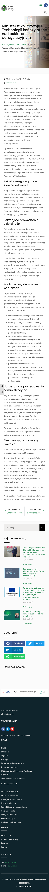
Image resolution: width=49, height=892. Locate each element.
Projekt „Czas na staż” (10, 795)
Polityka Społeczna (9, 814)
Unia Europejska (8, 811)
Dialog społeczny (8, 803)
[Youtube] (12, 729)
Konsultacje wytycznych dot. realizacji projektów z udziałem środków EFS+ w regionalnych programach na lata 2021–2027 (34, 594)
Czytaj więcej (27, 564)
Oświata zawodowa (9, 792)
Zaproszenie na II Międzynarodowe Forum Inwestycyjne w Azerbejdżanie (33, 572)
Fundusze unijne (8, 818)
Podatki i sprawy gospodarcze (14, 807)
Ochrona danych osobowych (13, 778)
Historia (4, 774)
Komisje (4, 759)
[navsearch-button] (45, 12)
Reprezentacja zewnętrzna (12, 763)
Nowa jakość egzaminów (11, 799)
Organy (4, 755)
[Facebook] (46, 5)
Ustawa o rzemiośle (9, 767)
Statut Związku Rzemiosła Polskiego (16, 771)
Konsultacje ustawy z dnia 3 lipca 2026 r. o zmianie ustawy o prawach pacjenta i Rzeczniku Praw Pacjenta (34, 552)
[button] (41, 5)
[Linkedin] (8, 729)
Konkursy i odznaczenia (11, 822)
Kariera (4, 847)
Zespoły (4, 843)
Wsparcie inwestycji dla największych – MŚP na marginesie (33, 613)
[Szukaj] (42, 527)
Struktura (5, 752)
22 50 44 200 (10, 862)
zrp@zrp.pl (12, 866)
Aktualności (21, 44)
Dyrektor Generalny (9, 839)
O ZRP (3, 748)
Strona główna (8, 44)
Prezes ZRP (6, 835)
